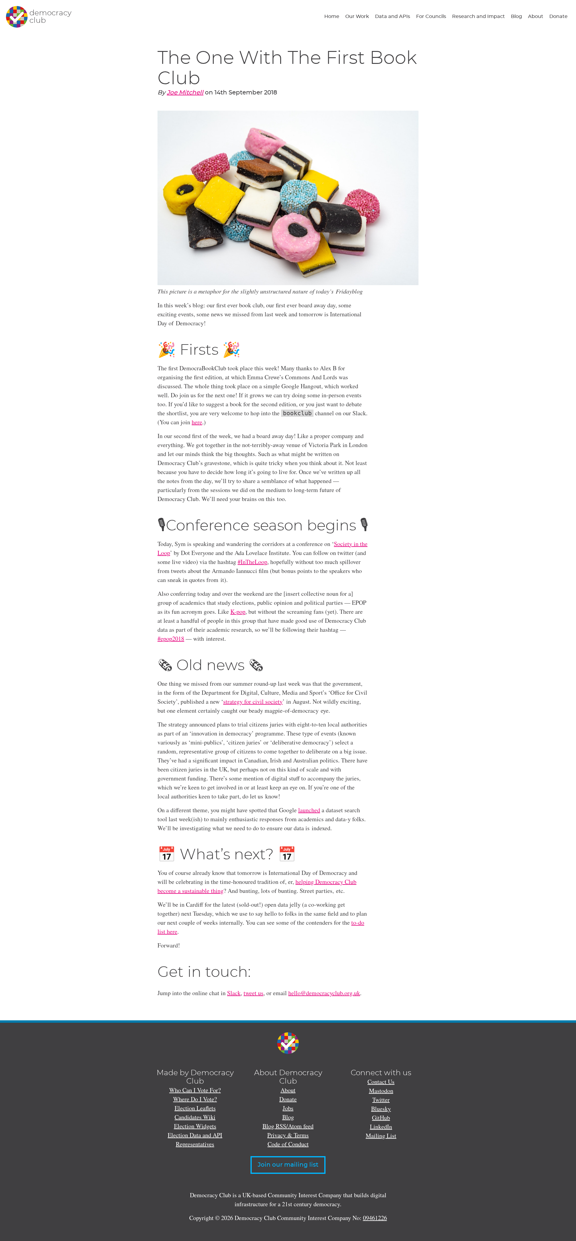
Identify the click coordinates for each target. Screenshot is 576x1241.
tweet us (253, 993)
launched (309, 810)
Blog (516, 16)
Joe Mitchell (185, 93)
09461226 (375, 1218)
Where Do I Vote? (195, 1099)
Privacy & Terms (288, 1135)
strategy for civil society (253, 701)
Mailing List (381, 1136)
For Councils (431, 16)
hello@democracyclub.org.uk (324, 993)
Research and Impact (478, 16)
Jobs (288, 1108)
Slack (234, 993)
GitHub (381, 1118)
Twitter (381, 1100)
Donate (558, 16)
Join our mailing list (288, 1165)
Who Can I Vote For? (195, 1090)
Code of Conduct (288, 1144)
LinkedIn (381, 1127)
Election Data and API (195, 1135)
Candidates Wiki (195, 1117)
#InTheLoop (252, 562)
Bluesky (381, 1109)
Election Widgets (195, 1126)
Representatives (195, 1144)
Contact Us (381, 1082)
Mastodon (381, 1091)
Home (331, 16)
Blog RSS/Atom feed (288, 1126)
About (535, 16)
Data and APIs (392, 16)
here (197, 422)
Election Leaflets (195, 1108)
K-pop (237, 611)
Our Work (357, 16)
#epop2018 (171, 638)
